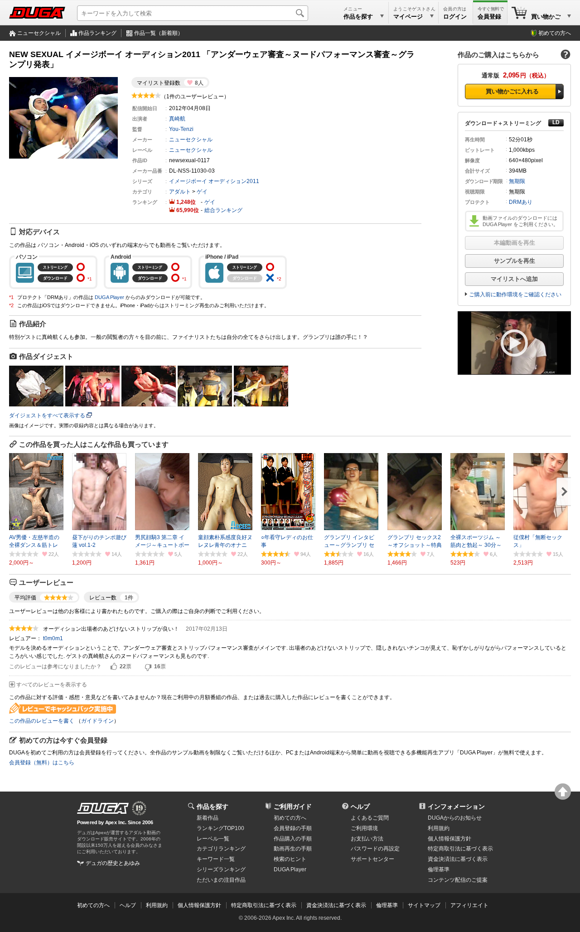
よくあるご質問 (370, 818)
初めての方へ (554, 33)
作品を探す (212, 806)
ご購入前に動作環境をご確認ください (515, 294)
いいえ (148, 667)
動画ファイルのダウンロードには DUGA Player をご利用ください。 (520, 221)
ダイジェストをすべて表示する (47, 415)
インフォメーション (456, 806)
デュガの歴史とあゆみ (113, 863)
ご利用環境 (364, 828)
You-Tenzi (181, 129)
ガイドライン (97, 721)
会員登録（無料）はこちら (41, 762)
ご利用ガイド (293, 806)
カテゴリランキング (221, 848)
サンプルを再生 (514, 260)
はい (114, 667)
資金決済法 (458, 859)
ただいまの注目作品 (221, 880)
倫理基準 (439, 869)
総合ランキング (223, 210)
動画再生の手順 (293, 848)
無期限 (517, 181)
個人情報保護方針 (449, 838)
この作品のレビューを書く (41, 721)
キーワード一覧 (216, 859)
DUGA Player (109, 297)
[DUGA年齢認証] (103, 808)
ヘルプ (360, 806)
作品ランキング (97, 33)
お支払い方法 (367, 838)
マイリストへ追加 (514, 278)
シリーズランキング (221, 869)
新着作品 (207, 818)
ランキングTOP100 (220, 828)
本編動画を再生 (514, 242)
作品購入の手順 (293, 838)
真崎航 (177, 119)
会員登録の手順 (293, 828)
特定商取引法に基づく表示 (263, 905)
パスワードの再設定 (375, 848)
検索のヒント (290, 859)
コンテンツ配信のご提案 (458, 880)
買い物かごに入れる (512, 91)
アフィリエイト (469, 905)
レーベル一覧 (213, 838)
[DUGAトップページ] (37, 13)
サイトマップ (424, 905)
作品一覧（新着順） (158, 33)
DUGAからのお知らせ (455, 818)
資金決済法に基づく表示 (336, 905)
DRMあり (520, 202)
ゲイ (202, 191)
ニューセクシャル (39, 33)
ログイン (455, 16)
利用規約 (439, 828)
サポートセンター (372, 859)
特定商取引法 (460, 848)
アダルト (180, 191)
